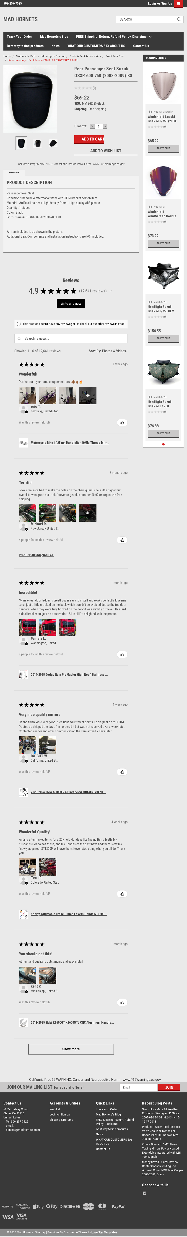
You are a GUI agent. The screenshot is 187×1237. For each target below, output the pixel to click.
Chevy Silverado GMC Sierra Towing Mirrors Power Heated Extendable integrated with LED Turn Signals (161, 1150)
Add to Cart (163, 148)
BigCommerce (69, 1232)
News (56, 46)
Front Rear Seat (115, 56)
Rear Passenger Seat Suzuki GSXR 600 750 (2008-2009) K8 (42, 60)
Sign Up (166, 3)
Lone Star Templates (104, 1232)
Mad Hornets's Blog (54, 36)
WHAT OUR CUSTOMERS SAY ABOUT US (96, 46)
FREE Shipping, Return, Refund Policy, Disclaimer (112, 36)
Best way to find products (25, 46)
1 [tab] (163, 444)
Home (7, 56)
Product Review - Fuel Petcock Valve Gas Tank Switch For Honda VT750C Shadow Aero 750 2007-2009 (161, 1133)
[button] (111, 291)
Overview (14, 172)
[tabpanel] (163, 110)
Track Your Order (19, 36)
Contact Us (141, 46)
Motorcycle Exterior (53, 56)
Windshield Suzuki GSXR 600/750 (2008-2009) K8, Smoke (162, 121)
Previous (8, 99)
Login (152, 3)
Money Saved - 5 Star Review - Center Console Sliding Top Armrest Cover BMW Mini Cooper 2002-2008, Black (162, 1168)
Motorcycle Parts (26, 56)
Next (66, 99)
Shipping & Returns (61, 1119)
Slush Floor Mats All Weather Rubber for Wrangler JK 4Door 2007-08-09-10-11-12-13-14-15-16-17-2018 (161, 1115)
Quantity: (80, 126)
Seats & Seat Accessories (85, 56)
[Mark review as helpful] (122, 422)
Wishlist (55, 1109)
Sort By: (95, 351)
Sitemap (40, 1232)
